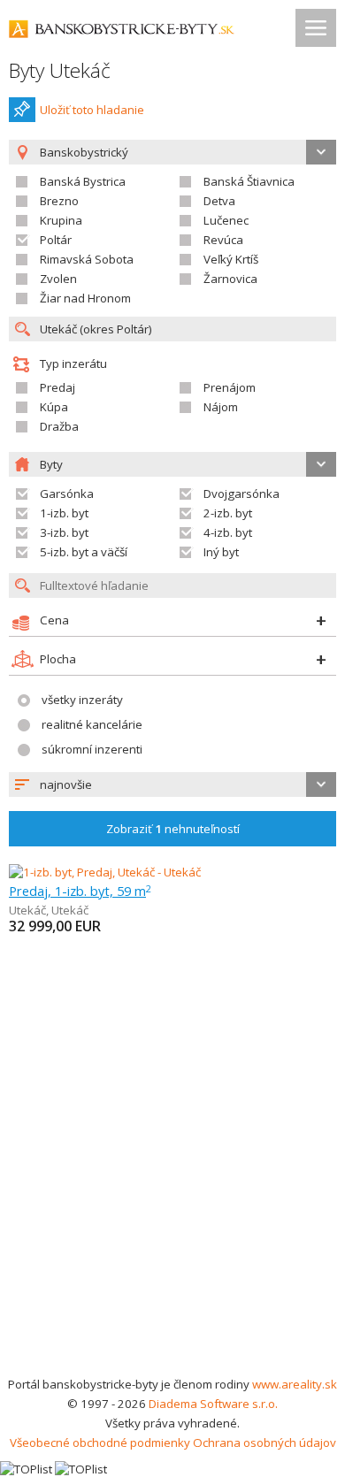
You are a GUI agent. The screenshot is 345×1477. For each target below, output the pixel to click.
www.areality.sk (294, 1384)
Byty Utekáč (60, 70)
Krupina (61, 220)
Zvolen (58, 279)
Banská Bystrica (83, 181)
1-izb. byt (64, 513)
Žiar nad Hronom (85, 298)
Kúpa (54, 407)
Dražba (59, 426)
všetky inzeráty (82, 700)
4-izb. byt (227, 532)
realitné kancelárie (92, 724)
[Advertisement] (172, 1193)
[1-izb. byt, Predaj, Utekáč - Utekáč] (105, 872)
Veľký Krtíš (230, 259)
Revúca (223, 240)
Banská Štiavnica (249, 181)
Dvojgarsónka (241, 493)
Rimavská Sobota (87, 259)
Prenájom (229, 387)
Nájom (220, 407)
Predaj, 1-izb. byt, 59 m (80, 890)
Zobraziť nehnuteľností (173, 829)
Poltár (56, 240)
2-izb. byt (227, 513)
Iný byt (221, 552)
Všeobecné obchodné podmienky (100, 1442)
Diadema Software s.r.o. (213, 1404)
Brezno (59, 201)
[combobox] (172, 784)
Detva (219, 201)
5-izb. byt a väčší (83, 552)
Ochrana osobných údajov (264, 1442)
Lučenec (226, 220)
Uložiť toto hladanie (92, 110)
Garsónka (67, 493)
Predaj (57, 387)
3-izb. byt (64, 532)
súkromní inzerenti (92, 749)
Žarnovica (230, 279)
